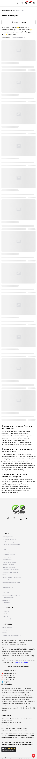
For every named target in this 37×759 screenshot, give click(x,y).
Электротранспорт (7, 587)
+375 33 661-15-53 (9, 679)
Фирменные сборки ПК (9, 539)
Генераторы (5, 592)
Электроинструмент (8, 585)
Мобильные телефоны (8, 554)
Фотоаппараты (6, 557)
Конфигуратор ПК (7, 536)
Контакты (5, 616)
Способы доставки (7, 630)
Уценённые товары (8, 597)
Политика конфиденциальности (11, 619)
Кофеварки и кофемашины (10, 572)
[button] (18, 37)
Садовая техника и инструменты (11, 577)
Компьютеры (6, 552)
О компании (5, 611)
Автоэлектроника (7, 559)
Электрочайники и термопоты (11, 582)
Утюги (4, 574)
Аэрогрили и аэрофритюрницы (11, 595)
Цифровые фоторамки (8, 567)
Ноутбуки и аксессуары (9, 542)
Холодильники (6, 600)
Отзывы (4, 632)
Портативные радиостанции (10, 569)
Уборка (4, 549)
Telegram (6, 682)
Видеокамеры (6, 602)
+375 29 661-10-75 (9, 673)
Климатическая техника (9, 562)
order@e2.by (7, 684)
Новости (4, 613)
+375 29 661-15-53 (9, 677)
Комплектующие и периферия (11, 544)
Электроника (6, 547)
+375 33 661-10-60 (9, 671)
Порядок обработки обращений (11, 635)
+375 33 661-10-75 (9, 675)
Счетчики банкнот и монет (10, 580)
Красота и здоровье (8, 564)
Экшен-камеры (6, 590)
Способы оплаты (7, 627)
